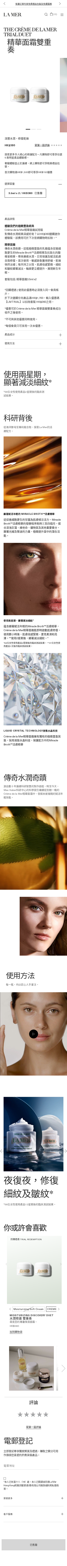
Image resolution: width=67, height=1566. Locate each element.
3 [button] (39, 130)
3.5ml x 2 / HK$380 (25, 193)
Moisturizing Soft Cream (28, 1309)
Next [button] (60, 1264)
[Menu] (62, 14)
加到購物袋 (16, 1332)
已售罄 (33, 1545)
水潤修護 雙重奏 (21, 1318)
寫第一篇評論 (42, 145)
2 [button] (33, 130)
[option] (30, 95)
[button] (3, 3)
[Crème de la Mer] (14, 14)
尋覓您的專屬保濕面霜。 (24, 1322)
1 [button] (28, 130)
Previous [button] (6, 1264)
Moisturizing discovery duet (32, 1315)
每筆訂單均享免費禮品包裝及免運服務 (33, 4)
